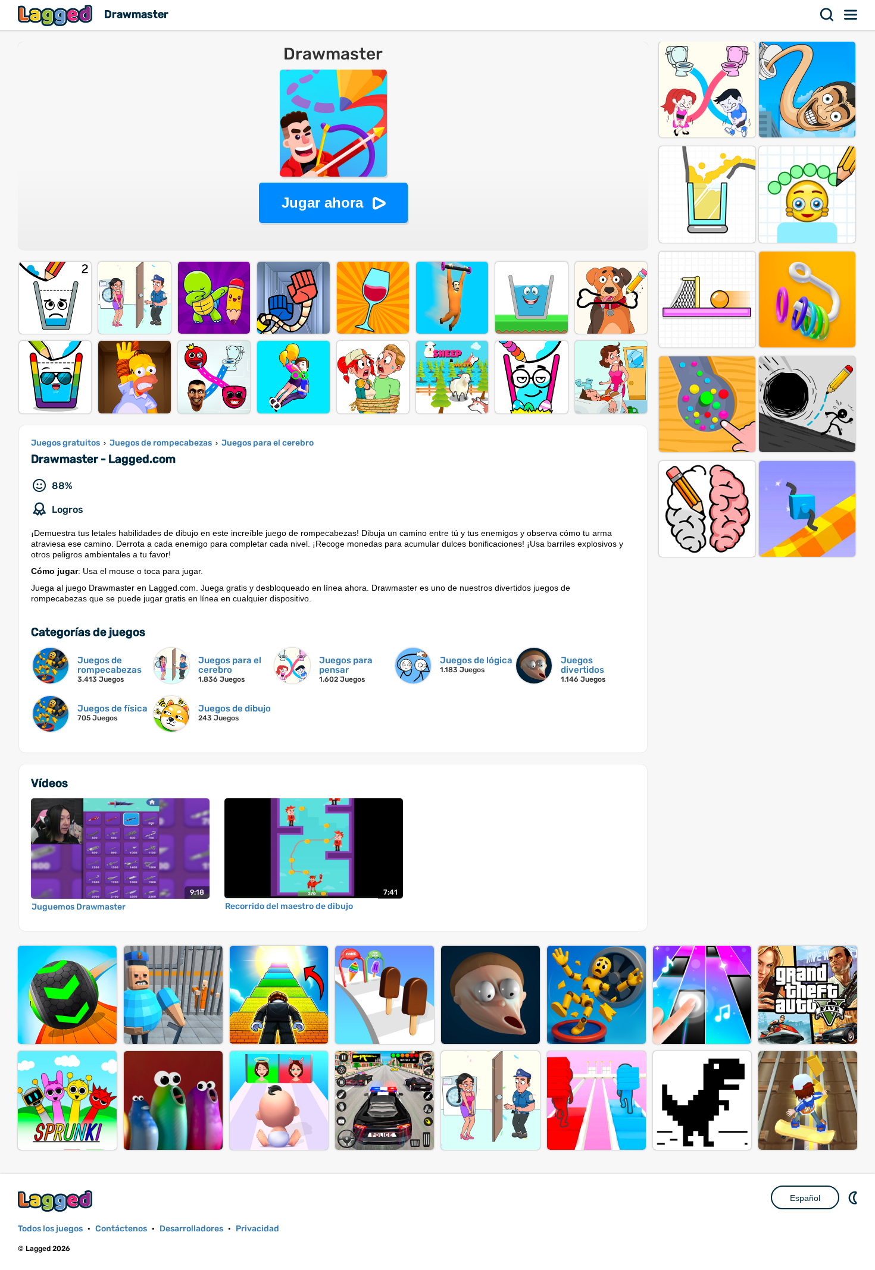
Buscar (827, 15)
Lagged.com (56, 1201)
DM (854, 1197)
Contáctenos (121, 1229)
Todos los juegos (50, 1229)
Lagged (56, 15)
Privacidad (257, 1229)
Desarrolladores (191, 1229)
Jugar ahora (322, 203)
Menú (851, 15)
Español (805, 1198)
